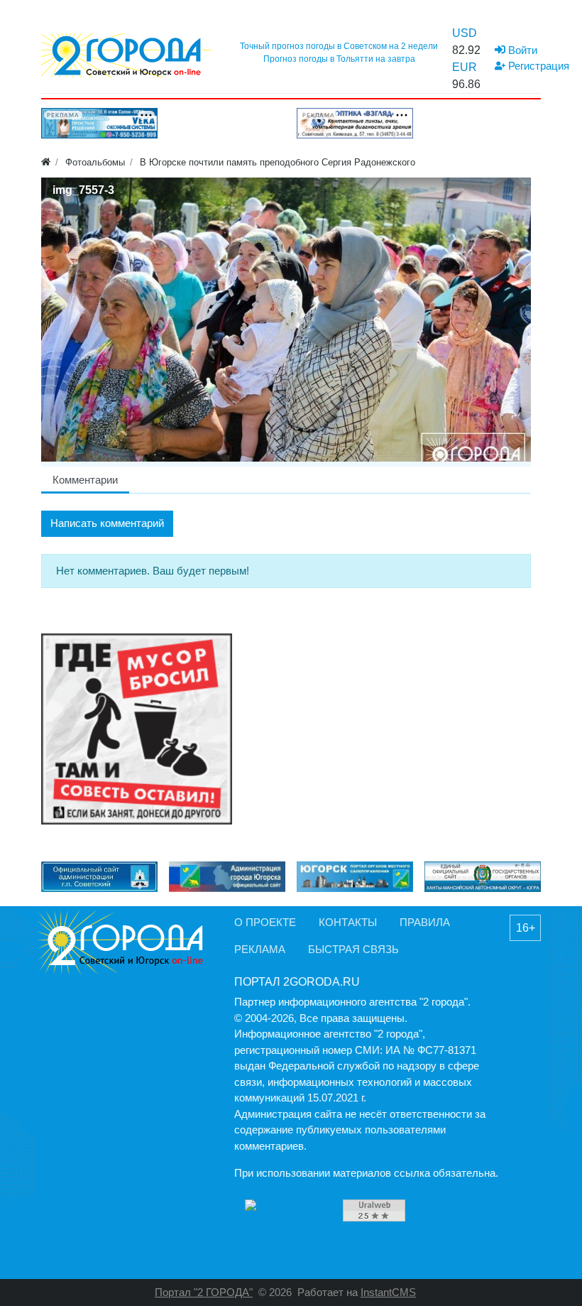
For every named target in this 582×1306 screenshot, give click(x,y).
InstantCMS (388, 1292)
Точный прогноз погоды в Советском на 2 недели (339, 46)
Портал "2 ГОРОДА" (204, 1292)
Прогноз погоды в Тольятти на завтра (339, 59)
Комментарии (85, 480)
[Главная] (45, 162)
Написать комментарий (107, 523)
